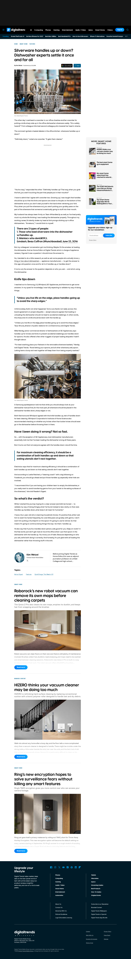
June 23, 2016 (70, 241)
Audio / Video (59, 885)
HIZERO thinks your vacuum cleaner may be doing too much (105, 151)
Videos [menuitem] (110, 30)
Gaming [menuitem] (56, 30)
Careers (88, 931)
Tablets (93, 875)
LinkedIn (76, 867)
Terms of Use (89, 943)
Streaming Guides (97, 885)
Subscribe (109, 235)
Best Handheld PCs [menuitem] (64, 36)
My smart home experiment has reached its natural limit (104, 176)
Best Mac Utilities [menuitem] (50, 36)
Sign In (119, 30)
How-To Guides (96, 892)
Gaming (58, 882)
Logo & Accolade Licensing (63, 917)
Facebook (51, 867)
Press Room (107, 935)
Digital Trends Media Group (25, 951)
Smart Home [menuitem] (100, 30)
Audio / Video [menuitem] (80, 30)
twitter (27, 560)
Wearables (94, 878)
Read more (21, 667)
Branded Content (96, 907)
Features (29, 574)
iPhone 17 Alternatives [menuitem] (97, 36)
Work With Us (89, 935)
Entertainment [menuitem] (67, 30)
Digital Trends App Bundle (99, 917)
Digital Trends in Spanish (99, 914)
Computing (59, 878)
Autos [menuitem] (90, 30)
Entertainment (60, 892)
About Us (58, 904)
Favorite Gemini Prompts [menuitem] (115, 36)
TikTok (68, 867)
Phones (57, 875)
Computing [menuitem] (38, 30)
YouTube (63, 867)
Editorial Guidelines (61, 914)
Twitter (59, 867)
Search (127, 30)
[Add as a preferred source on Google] (67, 65)
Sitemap (106, 939)
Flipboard (80, 867)
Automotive (59, 895)
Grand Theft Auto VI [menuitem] (17, 36)
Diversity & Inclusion (91, 939)
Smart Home (59, 889)
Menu (3, 30)
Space (93, 882)
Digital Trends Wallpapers (99, 911)
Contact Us (58, 907)
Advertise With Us (61, 911)
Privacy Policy (92, 240)
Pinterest (72, 867)
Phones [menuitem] (48, 30)
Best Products (95, 889)
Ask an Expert (18, 574)
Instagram (55, 867)
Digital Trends (13, 32)
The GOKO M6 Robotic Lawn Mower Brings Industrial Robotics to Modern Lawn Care (105, 189)
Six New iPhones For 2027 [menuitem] (34, 36)
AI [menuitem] (31, 30)
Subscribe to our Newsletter (99, 904)
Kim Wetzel (19, 65)
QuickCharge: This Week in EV (44, 574)
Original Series (96, 895)
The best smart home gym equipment (104, 163)
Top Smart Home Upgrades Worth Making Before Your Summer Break (104, 203)
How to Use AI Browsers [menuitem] (80, 36)
